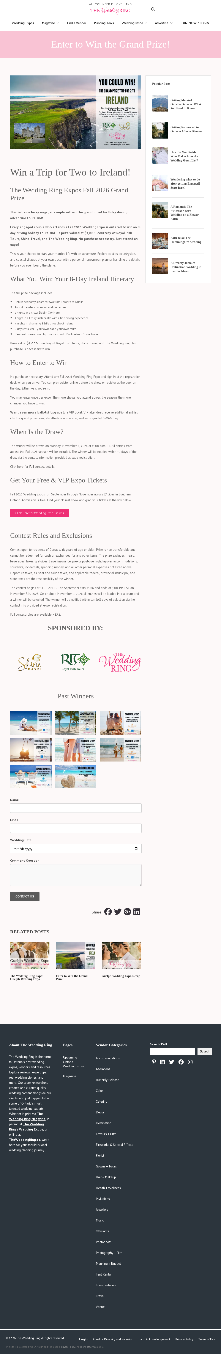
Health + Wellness (108, 1188)
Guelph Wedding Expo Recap (121, 976)
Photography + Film (109, 1252)
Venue (100, 1306)
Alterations (103, 1069)
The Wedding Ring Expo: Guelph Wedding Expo (26, 978)
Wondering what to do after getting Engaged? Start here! (185, 183)
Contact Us (25, 896)
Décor (100, 1112)
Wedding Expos (23, 23)
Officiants (102, 1231)
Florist (100, 1155)
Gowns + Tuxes (106, 1166)
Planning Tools (104, 23)
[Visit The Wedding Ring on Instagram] (190, 1062)
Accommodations (108, 1058)
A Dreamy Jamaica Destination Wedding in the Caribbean (185, 267)
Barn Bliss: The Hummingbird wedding (185, 240)
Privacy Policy (184, 1339)
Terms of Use (207, 1339)
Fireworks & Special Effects (114, 1144)
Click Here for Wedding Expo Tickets (39, 513)
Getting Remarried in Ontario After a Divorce (186, 129)
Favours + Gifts (106, 1134)
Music (100, 1220)
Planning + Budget (108, 1263)
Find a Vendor (76, 23)
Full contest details (41, 466)
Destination (103, 1123)
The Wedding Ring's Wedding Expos (26, 1126)
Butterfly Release (107, 1080)
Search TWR (158, 1044)
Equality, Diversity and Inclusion (113, 1339)
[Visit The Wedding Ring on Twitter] (171, 1062)
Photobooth (104, 1242)
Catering (101, 1101)
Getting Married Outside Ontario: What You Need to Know (185, 104)
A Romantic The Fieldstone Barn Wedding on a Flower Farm (184, 213)
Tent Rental (103, 1274)
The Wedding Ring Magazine (27, 1116)
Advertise (162, 23)
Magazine (48, 23)
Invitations (103, 1198)
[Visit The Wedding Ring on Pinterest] (154, 1062)
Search (205, 1051)
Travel (100, 1296)
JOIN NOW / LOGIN (194, 23)
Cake (99, 1090)
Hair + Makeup (106, 1177)
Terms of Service (88, 1346)
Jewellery (102, 1209)
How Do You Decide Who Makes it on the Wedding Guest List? (184, 156)
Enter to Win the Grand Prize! (72, 978)
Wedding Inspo (132, 23)
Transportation (106, 1285)
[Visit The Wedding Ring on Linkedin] (162, 1062)
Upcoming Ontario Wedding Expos (74, 1061)
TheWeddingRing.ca (24, 1139)
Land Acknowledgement (154, 1339)
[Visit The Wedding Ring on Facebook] (181, 1062)
